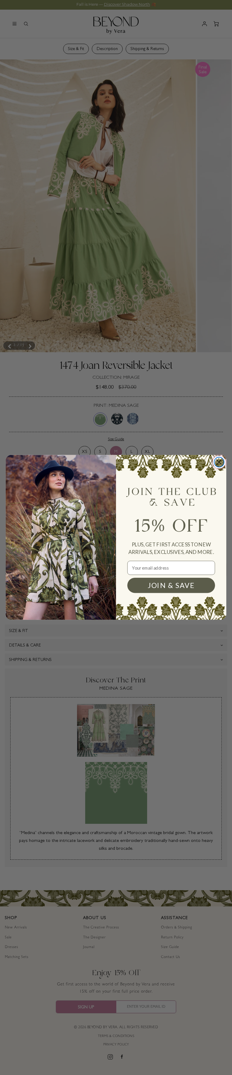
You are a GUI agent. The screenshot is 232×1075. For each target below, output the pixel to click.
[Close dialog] (219, 462)
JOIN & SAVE (171, 585)
